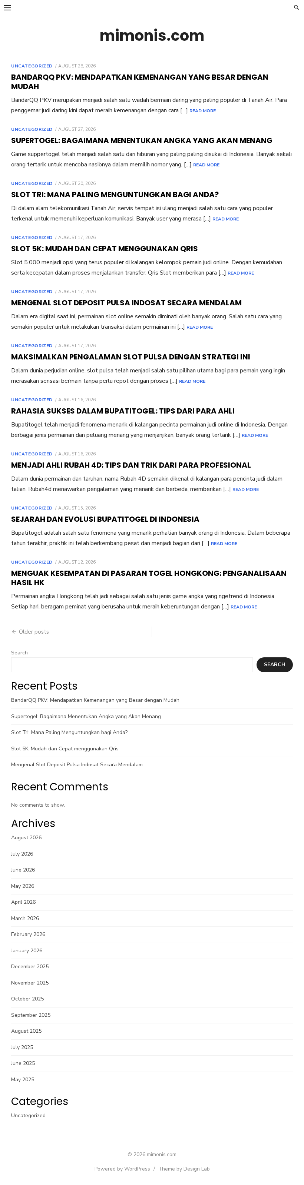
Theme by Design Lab (184, 1168)
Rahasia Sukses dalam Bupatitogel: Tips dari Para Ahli (123, 411)
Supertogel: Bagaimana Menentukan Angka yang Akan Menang (141, 140)
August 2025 (26, 1031)
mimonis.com (152, 35)
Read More (202, 111)
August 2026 (26, 837)
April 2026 (23, 902)
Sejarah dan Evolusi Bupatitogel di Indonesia (105, 519)
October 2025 (27, 998)
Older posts (34, 631)
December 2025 (30, 966)
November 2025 (30, 982)
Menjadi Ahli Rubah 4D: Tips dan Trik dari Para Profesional (131, 465)
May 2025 (22, 1079)
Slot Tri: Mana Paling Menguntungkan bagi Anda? (115, 194)
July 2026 (22, 853)
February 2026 (28, 934)
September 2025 (30, 1015)
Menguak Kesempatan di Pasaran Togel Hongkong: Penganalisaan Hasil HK (149, 578)
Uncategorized (32, 66)
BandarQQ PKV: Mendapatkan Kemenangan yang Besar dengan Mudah (139, 82)
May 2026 (22, 886)
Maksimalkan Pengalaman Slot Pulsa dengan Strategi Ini (130, 357)
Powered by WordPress (122, 1168)
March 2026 (25, 918)
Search (19, 652)
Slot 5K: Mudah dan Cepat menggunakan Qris (104, 248)
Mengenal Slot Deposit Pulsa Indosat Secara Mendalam (126, 303)
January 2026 (26, 950)
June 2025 (23, 1063)
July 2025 (22, 1047)
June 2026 (23, 869)
